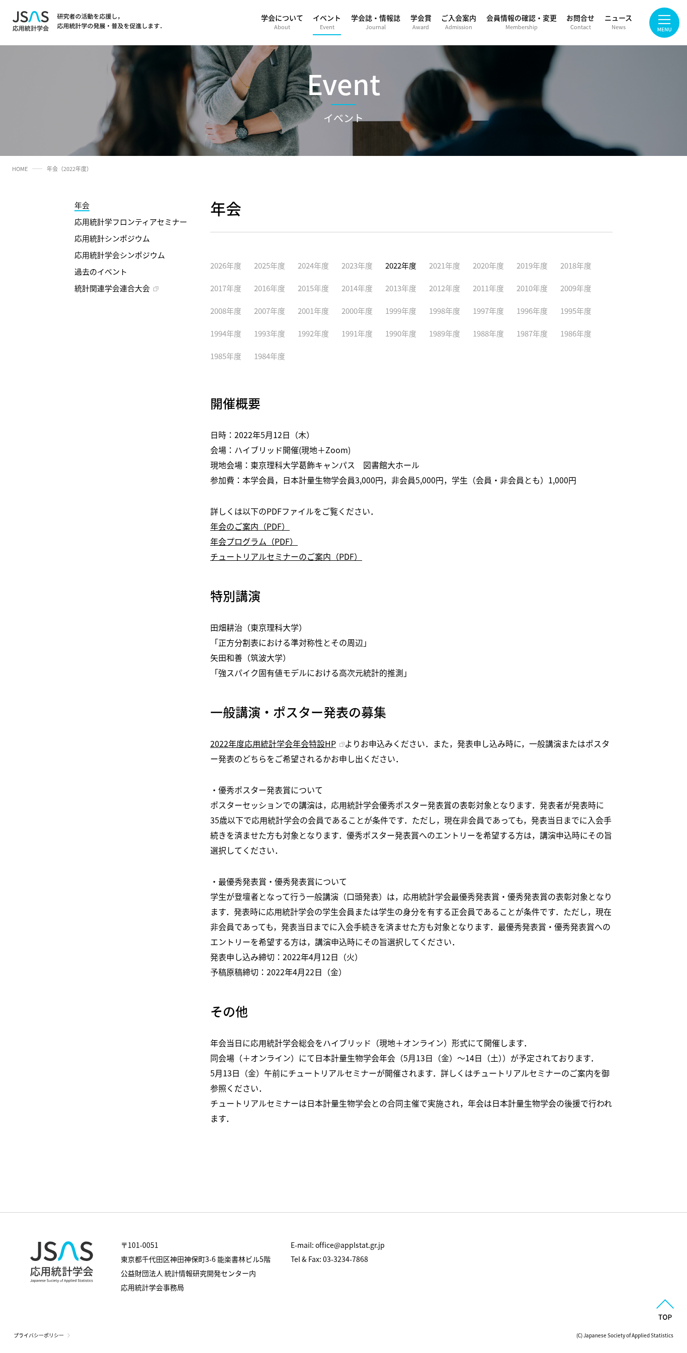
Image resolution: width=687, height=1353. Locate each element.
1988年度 (488, 333)
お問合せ (580, 22)
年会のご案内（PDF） (250, 526)
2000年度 (357, 310)
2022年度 (400, 265)
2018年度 (575, 265)
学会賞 (421, 22)
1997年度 (488, 310)
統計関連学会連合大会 (112, 288)
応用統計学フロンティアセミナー (130, 221)
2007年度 (269, 310)
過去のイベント (100, 271)
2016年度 (269, 288)
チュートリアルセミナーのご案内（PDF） (286, 556)
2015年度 (313, 288)
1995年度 (575, 310)
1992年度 (313, 333)
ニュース (618, 22)
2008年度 (225, 310)
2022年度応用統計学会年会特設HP (273, 743)
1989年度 (444, 333)
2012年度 (444, 288)
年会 (82, 205)
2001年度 (313, 310)
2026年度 (225, 265)
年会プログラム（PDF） (254, 541)
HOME (20, 168)
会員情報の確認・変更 (521, 22)
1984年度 (269, 356)
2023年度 (357, 265)
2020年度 (488, 265)
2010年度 (532, 288)
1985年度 (225, 356)
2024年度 (313, 265)
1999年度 (400, 310)
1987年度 (532, 333)
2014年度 (357, 288)
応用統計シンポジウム (112, 238)
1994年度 (225, 333)
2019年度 (532, 265)
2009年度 (575, 288)
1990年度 (400, 333)
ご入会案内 (458, 22)
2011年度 (488, 288)
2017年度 (225, 288)
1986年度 (575, 333)
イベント (327, 22)
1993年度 (269, 333)
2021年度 (444, 265)
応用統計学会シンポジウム (119, 254)
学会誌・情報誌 (375, 22)
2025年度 (269, 265)
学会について (282, 22)
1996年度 (532, 310)
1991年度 (357, 333)
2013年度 (400, 288)
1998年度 (444, 310)
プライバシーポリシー (39, 1335)
